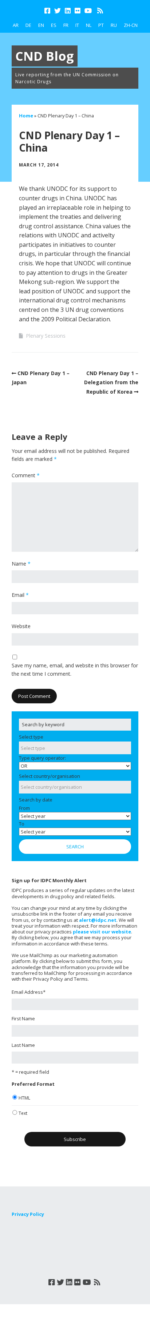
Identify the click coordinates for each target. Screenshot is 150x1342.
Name (21, 563)
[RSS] (100, 10)
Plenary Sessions (46, 335)
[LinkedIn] (67, 10)
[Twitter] (57, 10)
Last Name (23, 1045)
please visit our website (102, 931)
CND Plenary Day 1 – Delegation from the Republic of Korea (111, 382)
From (24, 808)
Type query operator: (42, 758)
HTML (24, 1098)
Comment (26, 475)
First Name (23, 1018)
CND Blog (44, 56)
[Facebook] (48, 10)
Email (20, 594)
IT (77, 25)
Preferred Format (33, 1084)
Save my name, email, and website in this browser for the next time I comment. (75, 669)
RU (114, 25)
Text (23, 1113)
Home (26, 115)
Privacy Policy (28, 1214)
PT (101, 25)
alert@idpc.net (98, 920)
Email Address (29, 992)
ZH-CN (131, 25)
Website (21, 626)
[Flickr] (77, 10)
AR (16, 25)
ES (53, 25)
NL (88, 25)
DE (28, 25)
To (21, 823)
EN (41, 25)
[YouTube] (88, 10)
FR (65, 25)
